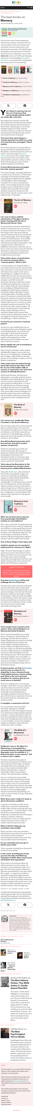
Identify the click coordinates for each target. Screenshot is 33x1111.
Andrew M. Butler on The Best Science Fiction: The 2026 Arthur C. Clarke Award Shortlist (16, 1000)
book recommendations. (20, 1081)
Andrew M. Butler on (20, 983)
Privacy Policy (5, 1100)
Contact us (4, 1098)
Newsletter (4, 1096)
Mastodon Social (6, 1104)
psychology (14, 580)
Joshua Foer (12, 917)
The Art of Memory (22, 200)
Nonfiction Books (10, 11)
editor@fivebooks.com (9, 900)
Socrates (27, 668)
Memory (12, 910)
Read (9, 33)
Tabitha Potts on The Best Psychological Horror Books (16, 1045)
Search (3, 7)
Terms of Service (6, 1102)
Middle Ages (13, 472)
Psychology (7, 13)
